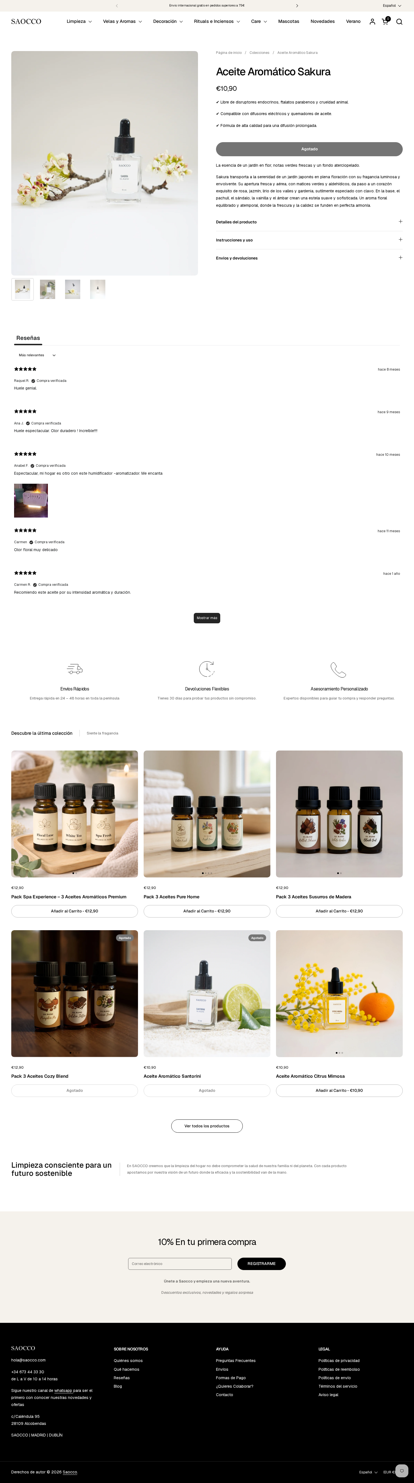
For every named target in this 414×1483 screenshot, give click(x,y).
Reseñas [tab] (28, 338)
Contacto (224, 1394)
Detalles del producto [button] (236, 222)
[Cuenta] (372, 21)
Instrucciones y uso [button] (234, 240)
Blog (118, 1386)
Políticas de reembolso (339, 1369)
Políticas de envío (335, 1377)
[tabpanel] (207, 489)
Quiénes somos (128, 1360)
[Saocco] (26, 21)
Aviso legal (328, 1394)
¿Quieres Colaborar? (234, 1386)
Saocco (70, 1472)
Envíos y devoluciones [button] (237, 258)
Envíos (222, 1369)
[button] (399, 21)
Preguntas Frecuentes (236, 1360)
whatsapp (63, 1390)
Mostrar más (207, 618)
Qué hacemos (126, 1369)
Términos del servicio (338, 1386)
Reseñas (122, 1377)
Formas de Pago (231, 1377)
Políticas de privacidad (339, 1360)
